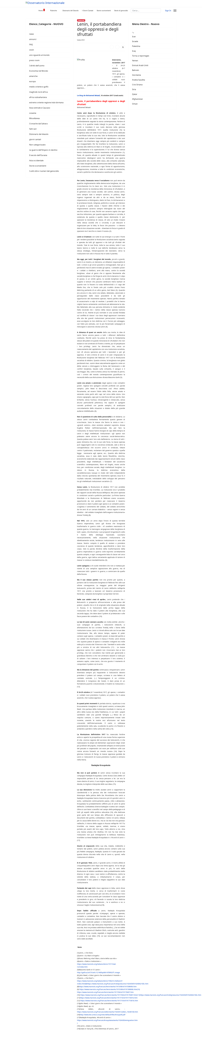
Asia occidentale (36, 160)
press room (34, 60)
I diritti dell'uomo (36, 65)
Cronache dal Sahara (38, 123)
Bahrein (135, 70)
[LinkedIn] (117, 47)
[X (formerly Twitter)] (123, 47)
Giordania (136, 75)
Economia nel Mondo (38, 71)
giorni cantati (35, 139)
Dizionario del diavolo (38, 134)
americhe (33, 76)
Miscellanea (34, 118)
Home (40, 10)
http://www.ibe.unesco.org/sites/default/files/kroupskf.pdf (102, 1015)
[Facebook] (112, 47)
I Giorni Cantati (87, 10)
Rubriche (53, 10)
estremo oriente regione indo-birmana (46, 102)
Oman (135, 104)
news (31, 34)
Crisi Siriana (137, 84)
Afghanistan (137, 99)
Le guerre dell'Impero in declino (43, 150)
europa (32, 81)
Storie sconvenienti (104, 10)
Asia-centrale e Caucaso (39, 107)
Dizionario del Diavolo (71, 10)
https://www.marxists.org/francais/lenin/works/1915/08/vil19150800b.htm (108, 986)
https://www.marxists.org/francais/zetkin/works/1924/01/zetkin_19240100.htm (107, 1012)
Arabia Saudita (138, 79)
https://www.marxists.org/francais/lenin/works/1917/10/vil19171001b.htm (108, 998)
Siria (134, 89)
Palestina (136, 46)
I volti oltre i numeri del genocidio (44, 171)
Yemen (135, 60)
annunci (32, 39)
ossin (31, 50)
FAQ (31, 44)
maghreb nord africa (38, 92)
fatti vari (33, 129)
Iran (134, 36)
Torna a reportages (140, 55)
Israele (135, 41)
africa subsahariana (38, 97)
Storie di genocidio (121, 10)
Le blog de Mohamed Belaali (88, 95)
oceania (32, 113)
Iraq (134, 51)
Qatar (134, 94)
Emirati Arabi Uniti (140, 65)
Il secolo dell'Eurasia (38, 155)
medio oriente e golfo (38, 86)
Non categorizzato (37, 144)
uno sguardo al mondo (39, 55)
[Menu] (174, 10)
